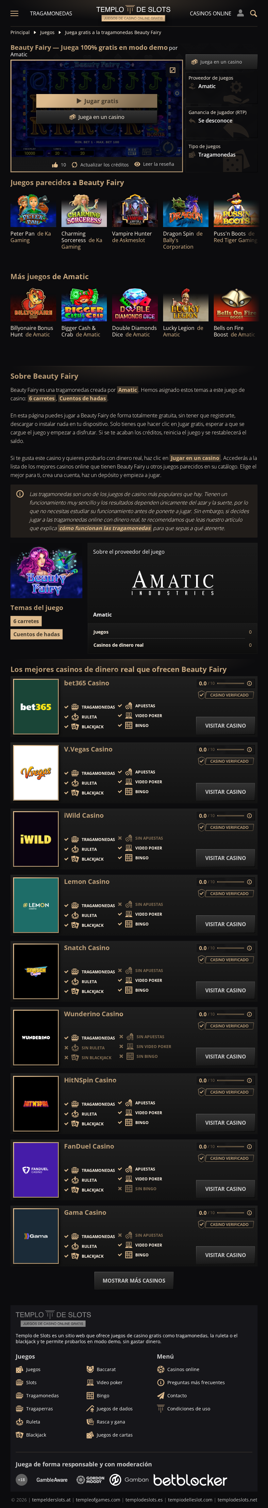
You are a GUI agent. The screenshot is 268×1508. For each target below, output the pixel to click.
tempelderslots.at (51, 1500)
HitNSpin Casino (90, 1080)
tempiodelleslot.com (190, 1500)
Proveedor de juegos (211, 78)
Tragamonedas (51, 13)
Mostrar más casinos (134, 1280)
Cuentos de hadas (82, 398)
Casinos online (210, 13)
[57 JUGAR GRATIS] (186, 210)
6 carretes (42, 398)
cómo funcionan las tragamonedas (104, 528)
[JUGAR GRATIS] (84, 210)
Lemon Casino (86, 881)
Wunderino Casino (93, 1014)
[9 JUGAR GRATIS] (237, 210)
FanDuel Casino (89, 1146)
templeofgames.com (98, 1500)
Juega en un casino (221, 62)
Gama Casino (85, 1212)
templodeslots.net (237, 1500)
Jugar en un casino (195, 458)
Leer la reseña (158, 164)
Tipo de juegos (205, 146)
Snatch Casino (86, 948)
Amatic (127, 389)
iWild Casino (84, 815)
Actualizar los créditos (104, 165)
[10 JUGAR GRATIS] (33, 210)
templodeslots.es (144, 1500)
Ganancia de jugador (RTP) (217, 112)
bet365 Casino (86, 683)
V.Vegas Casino (88, 749)
